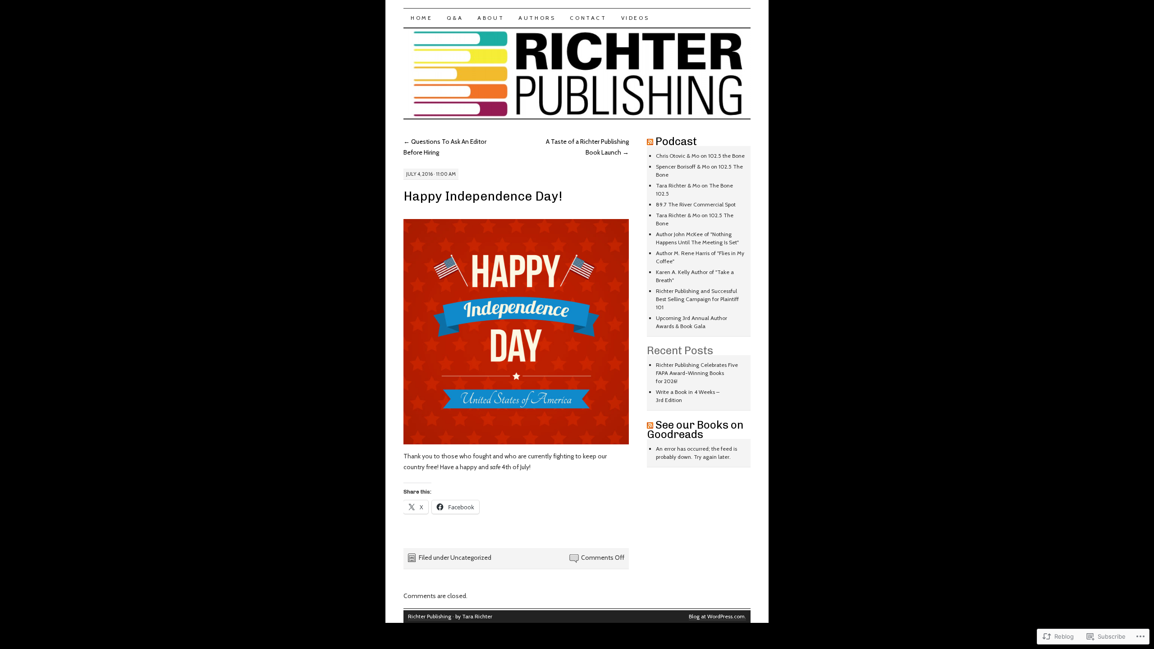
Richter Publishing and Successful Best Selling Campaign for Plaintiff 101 (697, 299)
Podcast (676, 141)
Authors (536, 17)
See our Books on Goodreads (695, 429)
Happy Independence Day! (483, 196)
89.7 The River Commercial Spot (696, 204)
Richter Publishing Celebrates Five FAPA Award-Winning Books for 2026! (697, 372)
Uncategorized (470, 557)
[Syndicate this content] (650, 141)
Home (421, 17)
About (490, 17)
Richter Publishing (429, 616)
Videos (635, 17)
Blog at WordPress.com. (717, 616)
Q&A (455, 17)
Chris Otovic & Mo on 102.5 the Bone (700, 155)
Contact (588, 17)
